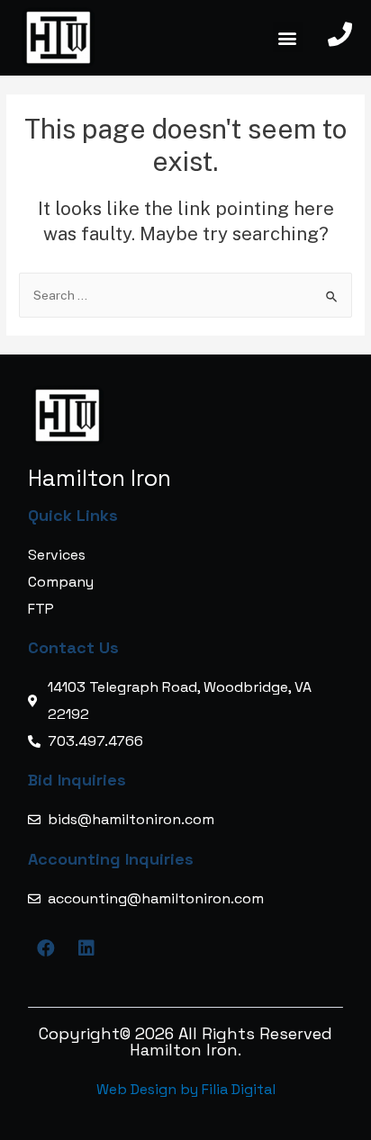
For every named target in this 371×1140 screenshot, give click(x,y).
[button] (288, 37)
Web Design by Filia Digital (186, 1089)
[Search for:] (185, 295)
